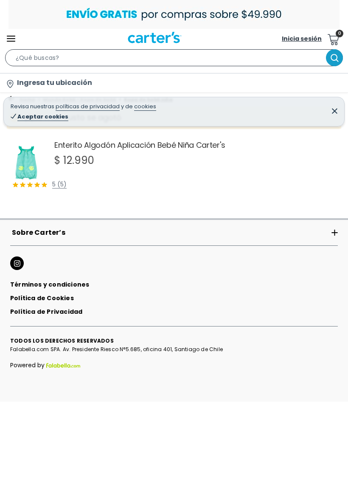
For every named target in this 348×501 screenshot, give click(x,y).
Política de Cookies (42, 298)
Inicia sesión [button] (302, 38)
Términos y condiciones (49, 284)
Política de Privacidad (46, 311)
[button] (174, 59)
